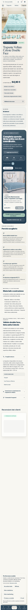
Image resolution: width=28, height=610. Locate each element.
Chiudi (22, 598)
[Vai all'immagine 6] (21, 31)
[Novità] (18, 1)
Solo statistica (8, 590)
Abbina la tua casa (9, 101)
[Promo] (21, 1)
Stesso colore (18, 168)
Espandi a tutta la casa (13, 219)
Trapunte (8, 5)
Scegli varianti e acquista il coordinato (13, 215)
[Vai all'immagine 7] (25, 31)
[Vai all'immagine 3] (10, 31)
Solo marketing (8, 594)
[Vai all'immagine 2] (6, 31)
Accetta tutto (8, 586)
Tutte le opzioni (8, 168)
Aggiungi (20, 207)
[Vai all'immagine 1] (3, 31)
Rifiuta (17, 586)
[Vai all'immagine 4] (14, 31)
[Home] (14, 607)
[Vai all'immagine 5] (17, 31)
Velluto (16, 5)
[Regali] (24, 1)
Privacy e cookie (9, 598)
